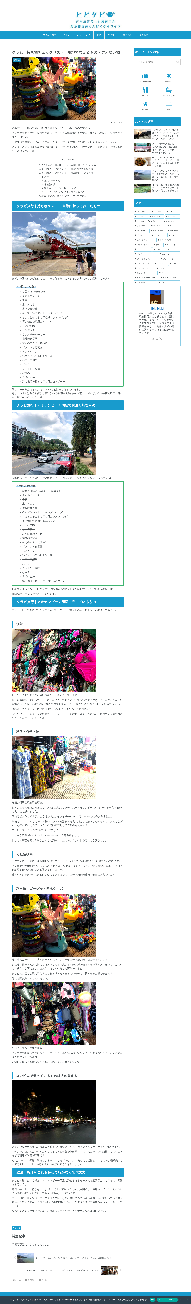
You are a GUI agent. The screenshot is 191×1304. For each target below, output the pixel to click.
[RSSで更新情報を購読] (161, 339)
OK (152, 1300)
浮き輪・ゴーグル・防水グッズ (60, 188)
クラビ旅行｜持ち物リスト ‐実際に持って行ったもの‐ (68, 165)
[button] (177, 61)
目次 (63, 159)
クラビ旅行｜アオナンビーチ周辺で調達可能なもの (67, 169)
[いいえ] (187, 1299)
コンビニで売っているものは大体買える (64, 192)
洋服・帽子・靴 (52, 180)
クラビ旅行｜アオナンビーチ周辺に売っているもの (67, 173)
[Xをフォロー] (153, 339)
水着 (46, 176)
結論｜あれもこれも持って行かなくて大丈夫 (63, 196)
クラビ (17, 1228)
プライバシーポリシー (167, 1300)
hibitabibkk (157, 308)
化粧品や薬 (49, 184)
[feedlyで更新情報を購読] (157, 339)
